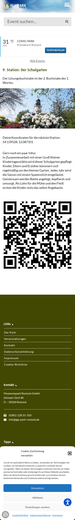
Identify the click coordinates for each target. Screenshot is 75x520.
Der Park (10, 332)
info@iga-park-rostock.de (24, 419)
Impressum (57, 515)
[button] (70, 453)
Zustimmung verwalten (5, 514)
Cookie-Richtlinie (20, 515)
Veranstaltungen (15, 338)
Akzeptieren (37, 488)
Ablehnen (37, 497)
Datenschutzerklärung (40, 515)
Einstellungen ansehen (37, 507)
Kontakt (9, 345)
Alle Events (37, 61)
